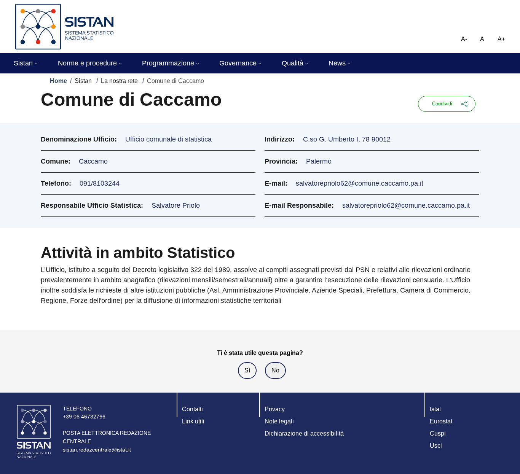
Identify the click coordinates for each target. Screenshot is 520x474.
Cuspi (438, 433)
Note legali (279, 421)
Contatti (192, 409)
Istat (435, 409)
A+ (501, 39)
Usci (436, 445)
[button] (27, 63)
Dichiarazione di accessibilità (304, 433)
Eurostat (441, 421)
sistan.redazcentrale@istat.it (97, 450)
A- (464, 39)
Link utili (193, 421)
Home (58, 81)
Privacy (275, 409)
